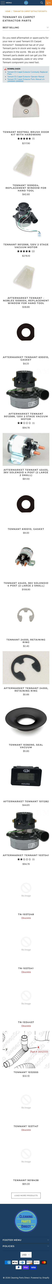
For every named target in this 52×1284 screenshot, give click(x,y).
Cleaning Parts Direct (20, 1277)
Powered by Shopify (40, 1277)
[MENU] (1, 2)
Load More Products (26, 1195)
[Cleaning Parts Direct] (26, 2)
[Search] (41, 2)
